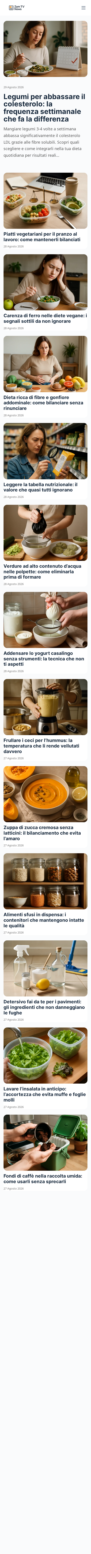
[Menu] (83, 8)
